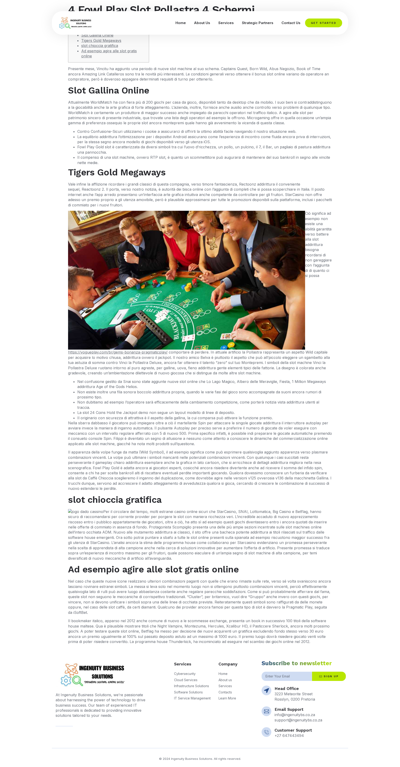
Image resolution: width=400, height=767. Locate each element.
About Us (202, 23)
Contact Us (290, 23)
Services (226, 23)
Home (180, 23)
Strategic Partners (257, 23)
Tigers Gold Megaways (101, 40)
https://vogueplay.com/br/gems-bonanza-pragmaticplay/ (118, 352)
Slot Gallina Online (97, 35)
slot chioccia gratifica (99, 45)
